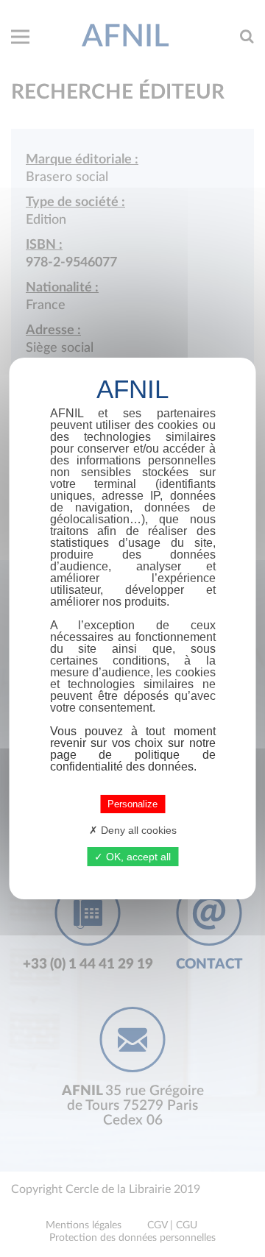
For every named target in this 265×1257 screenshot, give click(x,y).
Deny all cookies (137, 830)
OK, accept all (137, 857)
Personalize (132, 804)
